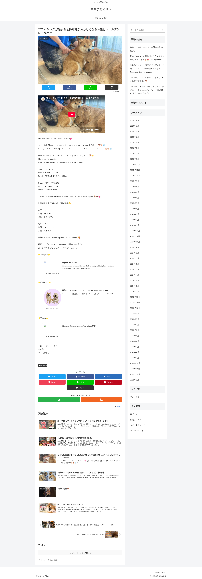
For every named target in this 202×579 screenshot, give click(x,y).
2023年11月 (135, 302)
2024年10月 (135, 242)
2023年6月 (134, 330)
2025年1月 (134, 225)
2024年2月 (134, 286)
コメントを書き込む (80, 552)
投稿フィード (135, 420)
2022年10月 (135, 374)
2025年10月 (135, 175)
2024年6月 (134, 264)
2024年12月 (135, 231)
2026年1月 (134, 159)
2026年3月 (134, 148)
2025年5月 (134, 203)
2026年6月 (134, 131)
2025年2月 (134, 220)
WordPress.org (136, 431)
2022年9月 (134, 380)
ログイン (134, 414)
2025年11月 (135, 170)
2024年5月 (134, 269)
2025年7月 (134, 192)
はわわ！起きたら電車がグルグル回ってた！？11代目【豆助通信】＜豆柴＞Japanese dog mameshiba (147, 68)
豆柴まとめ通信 (160, 572)
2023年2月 (134, 352)
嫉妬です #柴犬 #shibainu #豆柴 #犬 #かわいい (147, 49)
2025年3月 (134, 214)
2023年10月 (135, 308)
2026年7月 (134, 126)
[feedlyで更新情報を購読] (59, 399)
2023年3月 (134, 347)
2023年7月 (134, 325)
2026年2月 (134, 153)
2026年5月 (134, 137)
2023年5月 (134, 336)
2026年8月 (134, 120)
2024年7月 (134, 258)
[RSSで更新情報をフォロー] (101, 399)
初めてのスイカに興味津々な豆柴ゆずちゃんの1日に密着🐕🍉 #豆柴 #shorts (147, 58)
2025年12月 (135, 165)
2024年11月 (135, 236)
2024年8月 (134, 253)
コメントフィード (137, 425)
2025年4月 (134, 209)
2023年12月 (135, 297)
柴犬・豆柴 (43, 365)
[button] (163, 30)
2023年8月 (134, 319)
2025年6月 (134, 198)
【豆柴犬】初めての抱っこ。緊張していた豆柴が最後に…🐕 (147, 79)
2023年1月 (134, 358)
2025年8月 (134, 187)
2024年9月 (134, 247)
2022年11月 (135, 369)
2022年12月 (135, 363)
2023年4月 (134, 341)
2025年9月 (134, 181)
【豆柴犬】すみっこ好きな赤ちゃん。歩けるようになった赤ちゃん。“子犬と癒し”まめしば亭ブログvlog (147, 89)
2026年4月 (134, 142)
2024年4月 (134, 275)
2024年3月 (134, 280)
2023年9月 (134, 314)
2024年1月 (134, 292)
